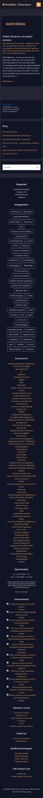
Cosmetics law (21, 404)
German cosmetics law (27, 46)
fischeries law (21, 436)
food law (28, 265)
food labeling (28, 260)
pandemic (30, 330)
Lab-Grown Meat (21, 508)
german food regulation (21, 286)
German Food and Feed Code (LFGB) (21, 476)
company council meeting (21, 232)
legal (30, 315)
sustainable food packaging (22, 554)
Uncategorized (21, 559)
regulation (14, 339)
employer (25, 246)
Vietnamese (21, 677)
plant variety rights (10, 51)
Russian (21, 701)
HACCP (22, 482)
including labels (21, 300)
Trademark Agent (21, 762)
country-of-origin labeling (21, 407)
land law (14, 315)
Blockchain (21, 385)
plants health (14, 335)
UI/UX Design (21, 556)
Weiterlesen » (8, 81)
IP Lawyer (21, 721)
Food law (21, 452)
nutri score (21, 320)
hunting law (21, 492)
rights (11, 344)
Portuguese (21, 652)
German (21, 610)
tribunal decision (15, 349)
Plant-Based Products (21, 540)
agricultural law (21, 217)
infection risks (21, 305)
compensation (21, 236)
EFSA (16, 246)
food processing (21, 271)
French (21, 626)
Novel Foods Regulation (21, 527)
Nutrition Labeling (21, 532)
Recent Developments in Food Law (17, 136)
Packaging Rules (21, 535)
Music (21, 519)
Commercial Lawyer (21, 713)
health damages (17, 296)
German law (21, 290)
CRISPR (21, 412)
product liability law (27, 51)
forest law (22, 460)
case (21, 227)
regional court (28, 335)
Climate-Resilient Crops (21, 393)
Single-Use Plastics (21, 548)
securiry (31, 344)
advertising (15, 212)
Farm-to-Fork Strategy (21, 425)
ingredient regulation (17, 310)
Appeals (21, 380)
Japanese (21, 668)
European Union (21, 256)
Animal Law (21, 774)
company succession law (21, 399)
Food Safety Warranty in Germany (16, 139)
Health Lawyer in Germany (21, 776)
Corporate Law (21, 715)
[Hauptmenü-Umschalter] (38, 5)
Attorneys (28, 222)
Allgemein (30, 43)
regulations (28, 339)
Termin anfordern (21, 592)
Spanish (21, 634)
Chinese (21, 693)
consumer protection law (21, 401)
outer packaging (21, 325)
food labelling (14, 266)
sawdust (20, 344)
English (21, 618)
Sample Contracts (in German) (21, 726)
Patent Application (21, 756)
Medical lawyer (21, 741)
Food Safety (21, 455)
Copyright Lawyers (21, 753)
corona (29, 241)
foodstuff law (11, 46)
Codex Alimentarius (21, 396)
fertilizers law (14, 260)
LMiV (21, 511)
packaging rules (15, 330)
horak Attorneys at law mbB (21, 718)
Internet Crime (21, 506)
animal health (15, 222)
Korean (21, 685)
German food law (21, 276)
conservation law (16, 241)
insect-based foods (21, 503)
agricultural (27, 212)
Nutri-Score (21, 530)
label (31, 310)
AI (21, 372)
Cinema (21, 390)
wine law (29, 349)
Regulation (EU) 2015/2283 (21, 546)
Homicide (21, 490)
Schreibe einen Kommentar (13, 43)
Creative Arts (21, 409)
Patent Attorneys (21, 759)
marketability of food (11, 48)
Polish (21, 660)
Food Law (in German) (21, 739)
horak (29, 296)
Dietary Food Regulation (21, 415)
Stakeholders (21, 551)
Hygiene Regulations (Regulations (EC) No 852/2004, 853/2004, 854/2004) (21, 497)
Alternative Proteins (21, 377)
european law (21, 423)
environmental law (21, 251)
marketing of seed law (29, 48)
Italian (21, 642)
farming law (21, 428)
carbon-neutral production (21, 388)
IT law (21, 724)
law (22, 315)
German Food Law (10, 132)
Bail (21, 382)
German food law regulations (21, 281)
